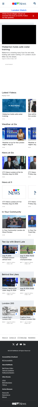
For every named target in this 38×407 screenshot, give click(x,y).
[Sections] (3, 4)
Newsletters (31, 337)
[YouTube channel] (21, 344)
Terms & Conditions (8, 370)
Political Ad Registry (8, 372)
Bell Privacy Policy (7, 368)
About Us (5, 337)
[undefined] (14, 109)
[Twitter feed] (13, 344)
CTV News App (22, 337)
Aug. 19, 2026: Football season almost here (8, 257)
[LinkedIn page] (24, 344)
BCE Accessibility (7, 360)
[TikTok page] (17, 344)
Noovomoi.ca (6, 395)
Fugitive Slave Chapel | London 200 (27, 318)
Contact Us (12, 337)
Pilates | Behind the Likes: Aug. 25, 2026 (9, 289)
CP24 (4, 380)
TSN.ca (4, 385)
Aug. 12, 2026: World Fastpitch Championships (27, 257)
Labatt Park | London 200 (7, 318)
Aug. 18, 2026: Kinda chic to (27, 289)
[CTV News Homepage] (19, 4)
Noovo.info (5, 392)
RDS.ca (4, 397)
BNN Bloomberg (7, 382)
